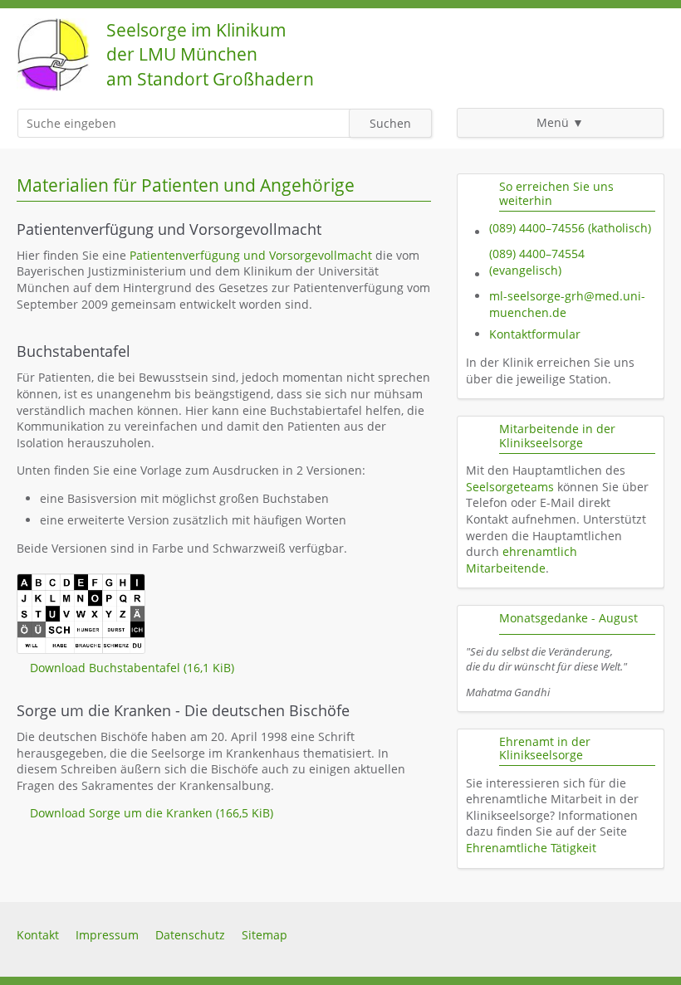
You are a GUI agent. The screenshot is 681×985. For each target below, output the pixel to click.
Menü (552, 122)
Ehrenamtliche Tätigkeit (531, 848)
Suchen (390, 123)
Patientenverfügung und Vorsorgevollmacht (251, 255)
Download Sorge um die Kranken (151, 813)
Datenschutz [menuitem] (190, 935)
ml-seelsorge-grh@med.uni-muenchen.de (567, 304)
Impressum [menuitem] (107, 935)
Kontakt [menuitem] (38, 935)
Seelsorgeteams (510, 487)
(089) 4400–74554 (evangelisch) (537, 262)
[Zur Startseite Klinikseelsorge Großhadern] (53, 87)
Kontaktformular (535, 334)
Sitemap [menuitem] (264, 935)
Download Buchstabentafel (132, 667)
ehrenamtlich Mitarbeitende (521, 560)
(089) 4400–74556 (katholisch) (570, 228)
